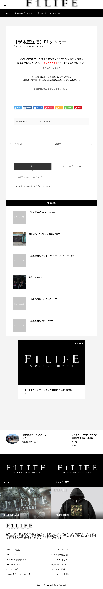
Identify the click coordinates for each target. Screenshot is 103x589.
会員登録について (59, 564)
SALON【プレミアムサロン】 (18, 574)
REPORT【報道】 (13, 550)
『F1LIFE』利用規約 (60, 574)
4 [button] (82, 343)
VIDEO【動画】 (12, 569)
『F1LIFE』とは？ (59, 560)
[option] (51, 369)
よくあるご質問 (58, 569)
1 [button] (75, 343)
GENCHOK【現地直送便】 (17, 560)
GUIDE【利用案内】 (60, 555)
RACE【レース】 (13, 555)
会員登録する (40, 89)
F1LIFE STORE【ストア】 (63, 550)
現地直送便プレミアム (16, 28)
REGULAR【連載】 (14, 564)
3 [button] (80, 343)
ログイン (37, 186)
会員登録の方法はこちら (52, 68)
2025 (74, 445)
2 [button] (77, 343)
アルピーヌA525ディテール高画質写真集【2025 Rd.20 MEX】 (84, 438)
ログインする (58, 89)
